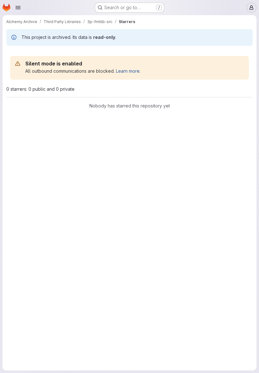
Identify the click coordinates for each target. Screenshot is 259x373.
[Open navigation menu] (18, 8)
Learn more (128, 71)
